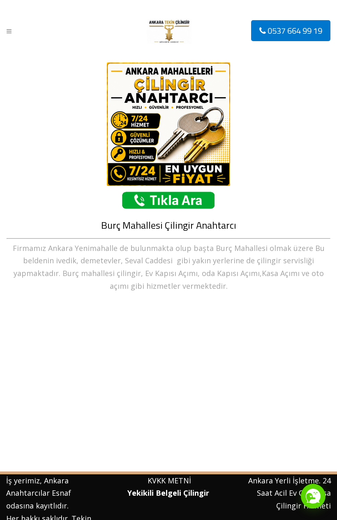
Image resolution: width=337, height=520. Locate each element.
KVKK (157, 480)
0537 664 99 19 (294, 30)
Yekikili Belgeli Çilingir (169, 493)
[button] (313, 496)
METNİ (178, 480)
